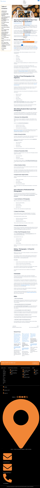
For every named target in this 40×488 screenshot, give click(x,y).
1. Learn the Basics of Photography (5, 36)
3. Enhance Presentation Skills (4, 25)
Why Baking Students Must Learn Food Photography (5, 17)
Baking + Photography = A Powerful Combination (5, 45)
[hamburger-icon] (38, 0)
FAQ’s (3, 49)
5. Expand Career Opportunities (5, 30)
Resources (25, 37)
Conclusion (4, 48)
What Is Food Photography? (4, 11)
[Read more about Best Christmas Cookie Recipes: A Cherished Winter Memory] (34, 335)
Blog (25, 38)
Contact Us (25, 41)
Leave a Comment (16, 346)
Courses (24, 3)
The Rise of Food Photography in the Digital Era (4, 14)
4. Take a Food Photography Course (5, 43)
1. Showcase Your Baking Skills (5, 20)
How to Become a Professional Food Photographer (5, 33)
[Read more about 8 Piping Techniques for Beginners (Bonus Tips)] (25, 337)
